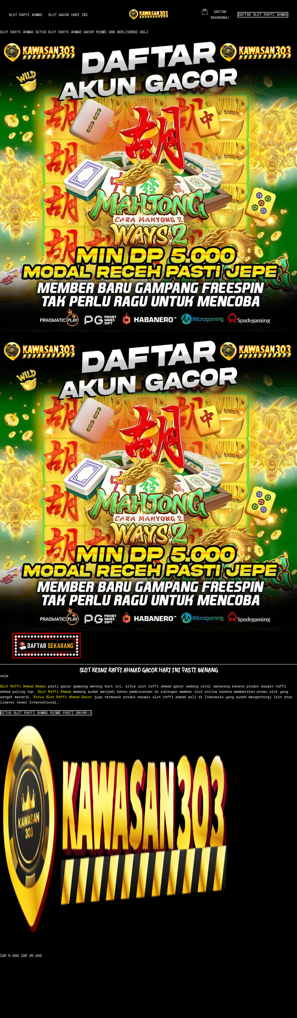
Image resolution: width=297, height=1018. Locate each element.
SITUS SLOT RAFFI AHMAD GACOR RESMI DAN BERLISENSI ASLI (92, 32)
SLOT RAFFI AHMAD (25, 14)
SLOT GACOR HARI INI (68, 14)
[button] (46, 712)
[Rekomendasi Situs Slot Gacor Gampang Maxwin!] (148, 832)
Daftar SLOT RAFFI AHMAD (263, 14)
